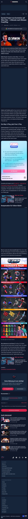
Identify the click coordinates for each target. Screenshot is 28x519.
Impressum (4, 466)
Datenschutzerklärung (6, 470)
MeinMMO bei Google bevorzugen (15, 28)
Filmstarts (4, 509)
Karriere (3, 475)
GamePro (4, 501)
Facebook (4, 483)
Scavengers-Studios (10, 369)
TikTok (3, 482)
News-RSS (4, 491)
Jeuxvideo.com (5, 507)
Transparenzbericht (6, 471)
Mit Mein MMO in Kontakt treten (8, 473)
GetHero (3, 503)
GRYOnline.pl (4, 505)
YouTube (4, 489)
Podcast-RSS (4, 493)
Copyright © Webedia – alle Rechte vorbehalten (10, 516)
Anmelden (25, 402)
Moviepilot (4, 511)
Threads (3, 487)
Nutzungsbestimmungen (7, 468)
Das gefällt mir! (9, 388)
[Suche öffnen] (26, 2)
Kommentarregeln (14, 398)
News (8, 13)
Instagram (4, 485)
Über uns (4, 464)
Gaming (3, 13)
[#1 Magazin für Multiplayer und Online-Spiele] (14, 2)
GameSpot (3, 369)
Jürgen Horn (6, 25)
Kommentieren (20, 388)
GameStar (4, 500)
